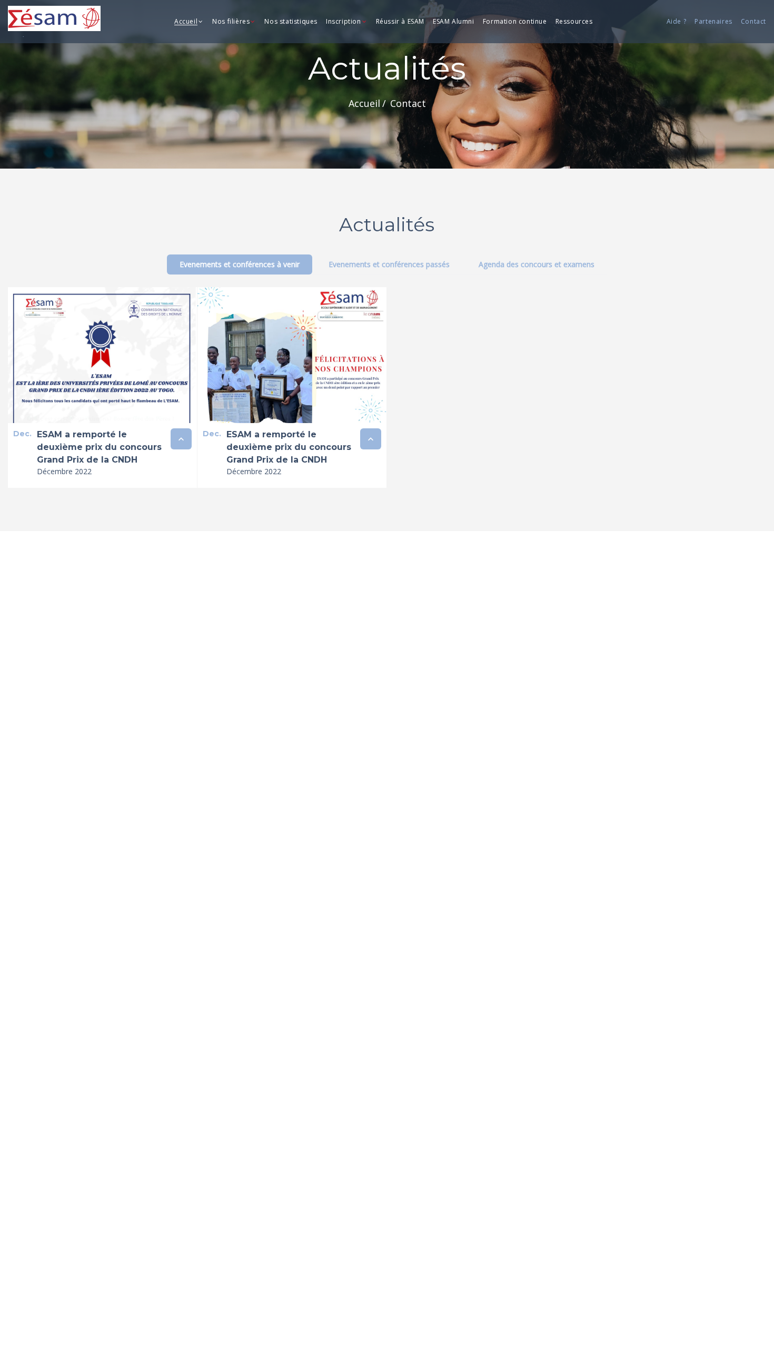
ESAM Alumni (453, 21)
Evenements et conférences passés (389, 264)
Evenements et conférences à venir (240, 264)
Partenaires (713, 21)
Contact (753, 21)
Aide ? (677, 21)
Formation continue (515, 21)
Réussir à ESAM (400, 21)
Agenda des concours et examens (536, 264)
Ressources (574, 21)
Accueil (185, 21)
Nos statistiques (290, 21)
